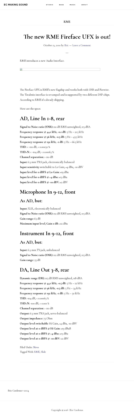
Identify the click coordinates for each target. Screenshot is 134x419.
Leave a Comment (81, 45)
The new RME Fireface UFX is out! (67, 36)
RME (37, 351)
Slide (43, 351)
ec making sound (16, 4)
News (36, 347)
